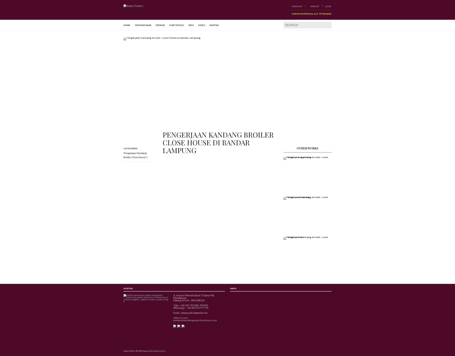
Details (299, 173)
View (227, 88)
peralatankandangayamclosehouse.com (195, 320)
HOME (127, 25)
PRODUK (160, 25)
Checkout (297, 6)
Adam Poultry (160, 351)
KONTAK (214, 25)
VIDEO (201, 25)
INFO (191, 25)
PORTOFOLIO (176, 25)
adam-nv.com (180, 317)
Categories (130, 148)
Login (328, 6)
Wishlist (314, 6)
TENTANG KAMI (143, 25)
